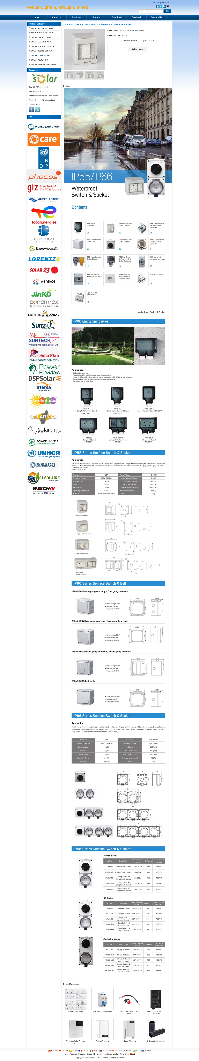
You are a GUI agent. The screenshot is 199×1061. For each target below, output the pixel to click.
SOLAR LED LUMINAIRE (41, 42)
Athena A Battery (102, 1041)
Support (97, 17)
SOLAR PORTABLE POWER (42, 46)
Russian (147, 1050)
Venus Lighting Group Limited (96, 1058)
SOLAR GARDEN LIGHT (41, 37)
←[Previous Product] (129, 41)
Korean (129, 1050)
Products (76, 17)
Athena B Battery (129, 1041)
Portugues (106, 1050)
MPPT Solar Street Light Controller (156, 1012)
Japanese (118, 1050)
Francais (85, 1050)
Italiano (96, 1050)
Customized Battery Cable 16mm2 (129, 1012)
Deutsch (64, 1050)
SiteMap (126, 1054)
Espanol (75, 1050)
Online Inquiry (137, 49)
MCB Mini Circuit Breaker (102, 1011)
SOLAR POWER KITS (40, 60)
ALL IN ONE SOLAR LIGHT (42, 28)
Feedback (136, 17)
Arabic (138, 1050)
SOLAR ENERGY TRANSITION (43, 64)
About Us (56, 17)
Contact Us (156, 17)
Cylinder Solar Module (156, 1041)
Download (117, 17)
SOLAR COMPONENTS (87, 24)
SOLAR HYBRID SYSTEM (41, 51)
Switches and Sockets (75, 1011)
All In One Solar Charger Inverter (75, 1042)
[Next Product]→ (149, 41)
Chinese (54, 1050)
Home (36, 17)
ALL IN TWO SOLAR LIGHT (42, 33)
